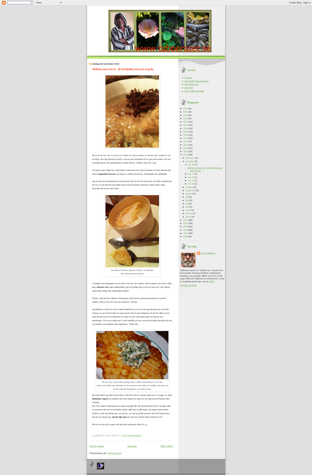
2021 (185, 125)
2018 (185, 135)
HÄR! (211, 281)
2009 (185, 226)
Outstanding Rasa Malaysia (196, 81)
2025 (185, 112)
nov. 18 (191, 165)
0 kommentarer (134, 435)
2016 (185, 141)
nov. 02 (191, 184)
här (146, 424)
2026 (185, 109)
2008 (185, 230)
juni (187, 200)
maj (187, 204)
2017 (185, 138)
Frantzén (188, 78)
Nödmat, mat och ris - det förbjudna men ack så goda (122, 69)
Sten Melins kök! (191, 84)
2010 (185, 223)
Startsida (132, 446)
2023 (185, 118)
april (187, 207)
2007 (185, 233)
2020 (185, 128)
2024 (185, 115)
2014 (185, 148)
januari (188, 217)
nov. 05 (191, 177)
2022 (185, 122)
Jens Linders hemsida (194, 91)
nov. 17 (191, 174)
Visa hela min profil (188, 285)
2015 (185, 145)
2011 (185, 220)
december (190, 158)
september (190, 190)
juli (186, 197)
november (190, 161)
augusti (188, 194)
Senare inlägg (97, 446)
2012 (185, 155)
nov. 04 (191, 180)
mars (187, 210)
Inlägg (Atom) (115, 453)
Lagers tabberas (208, 253)
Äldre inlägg (166, 446)
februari (189, 213)
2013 (185, 151)
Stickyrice (188, 88)
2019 (185, 132)
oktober (189, 187)
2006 (185, 236)
